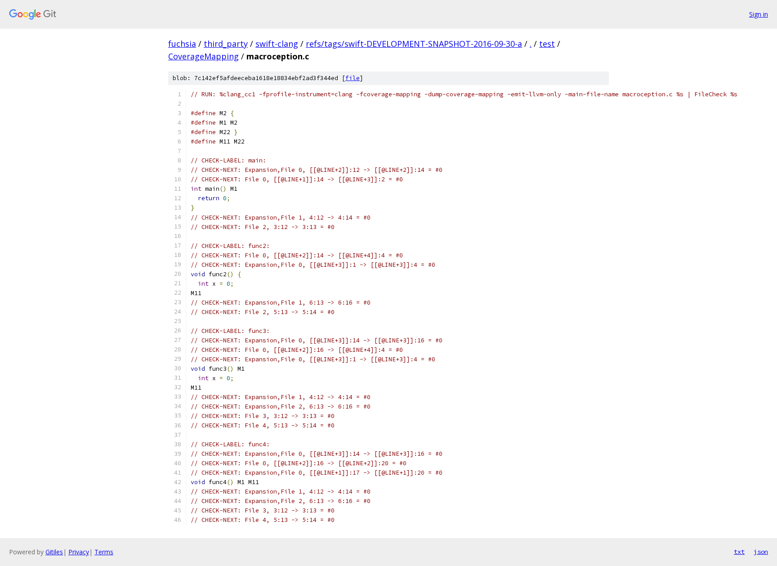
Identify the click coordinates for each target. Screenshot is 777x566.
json (761, 552)
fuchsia (182, 43)
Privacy (78, 552)
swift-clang (276, 43)
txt (739, 552)
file (352, 78)
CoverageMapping (203, 56)
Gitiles (54, 552)
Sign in (758, 14)
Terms (103, 552)
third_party (226, 43)
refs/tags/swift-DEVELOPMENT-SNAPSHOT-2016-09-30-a (414, 43)
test (547, 43)
